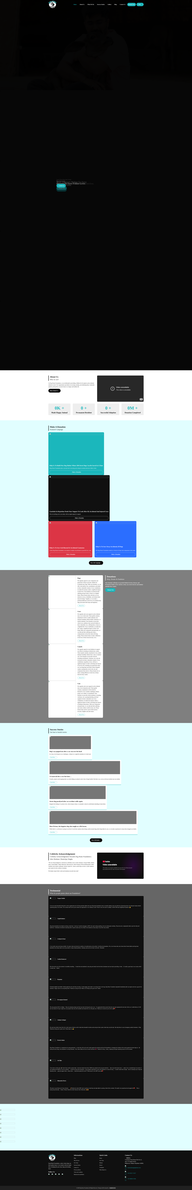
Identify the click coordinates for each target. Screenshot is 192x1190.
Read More (52, 757)
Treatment (101, 1167)
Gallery (109, 4)
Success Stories (101, 4)
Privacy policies (77, 1169)
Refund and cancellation (79, 1174)
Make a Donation (76, 472)
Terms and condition (78, 1172)
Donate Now (131, 4)
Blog (115, 4)
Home (75, 4)
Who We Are (76, 1160)
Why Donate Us (102, 1169)
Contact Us (122, 4)
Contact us (61, 185)
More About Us (54, 390)
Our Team (76, 1162)
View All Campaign (95, 562)
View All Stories (95, 840)
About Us (82, 4)
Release (101, 1162)
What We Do (90, 4)
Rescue (100, 1165)
